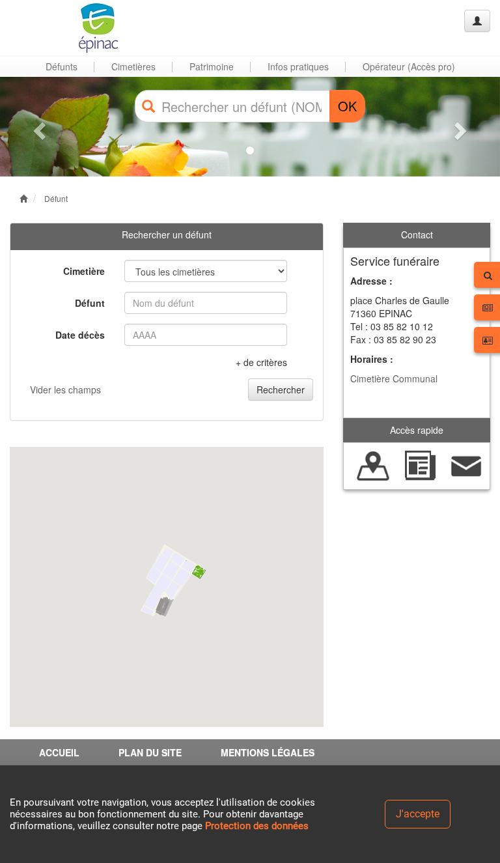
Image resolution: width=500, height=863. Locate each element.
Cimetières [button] (133, 66)
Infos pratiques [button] (298, 66)
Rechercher (281, 389)
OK (347, 105)
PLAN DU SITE (150, 752)
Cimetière (84, 270)
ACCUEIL (59, 752)
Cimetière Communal (394, 378)
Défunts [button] (61, 66)
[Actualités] (419, 464)
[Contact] (466, 464)
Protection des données (257, 826)
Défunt (56, 198)
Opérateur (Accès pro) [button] (409, 66)
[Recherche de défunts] (373, 464)
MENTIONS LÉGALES (267, 752)
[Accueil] (60, 28)
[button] (37, 127)
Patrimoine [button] (211, 66)
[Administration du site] (477, 21)
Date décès (80, 334)
